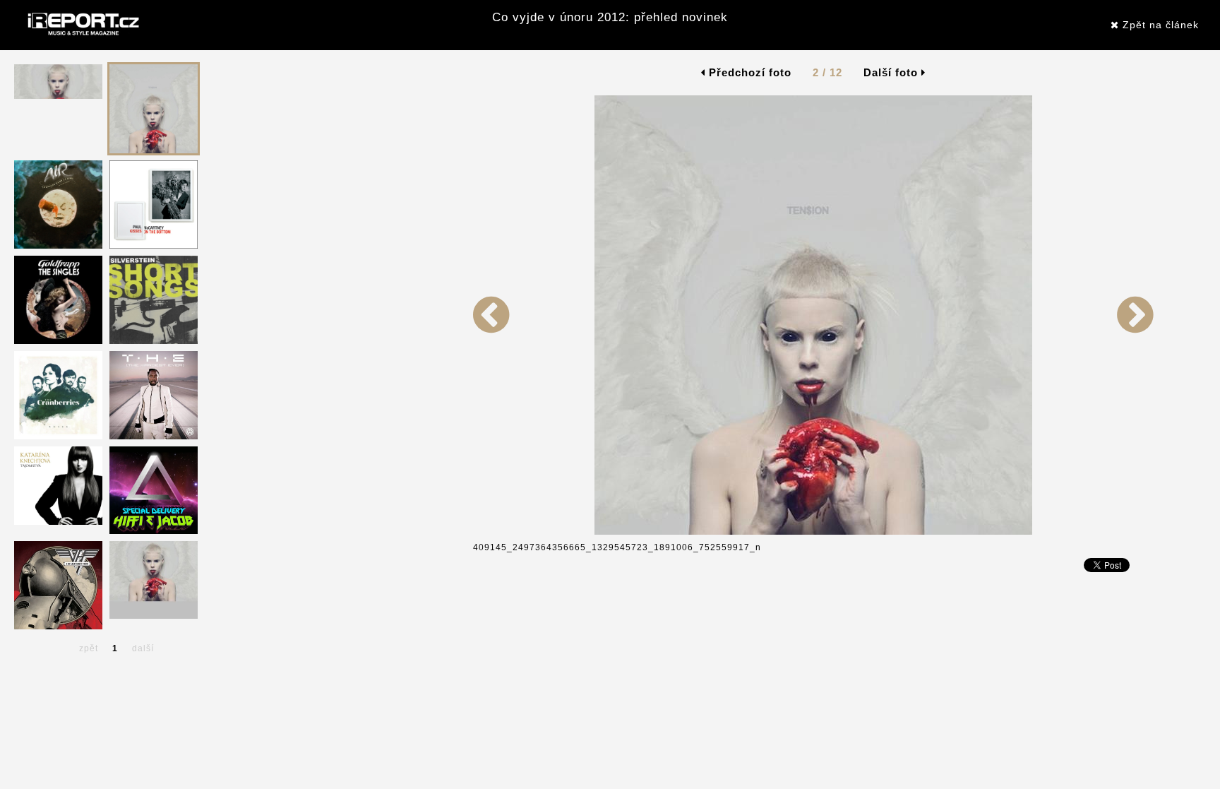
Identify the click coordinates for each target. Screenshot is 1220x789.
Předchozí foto (748, 72)
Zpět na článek (1159, 24)
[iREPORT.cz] (82, 24)
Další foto (892, 72)
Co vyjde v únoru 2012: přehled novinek (610, 17)
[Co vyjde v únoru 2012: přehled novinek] (491, 532)
